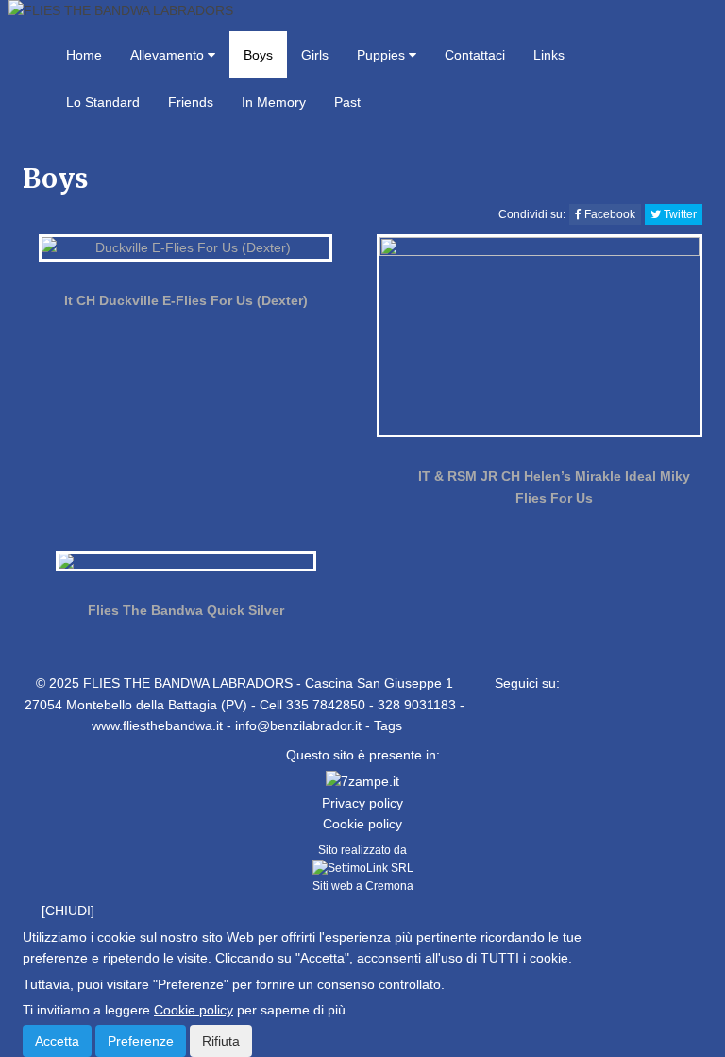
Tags (388, 725)
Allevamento (169, 54)
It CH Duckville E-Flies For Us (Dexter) (186, 300)
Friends (190, 102)
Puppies (383, 54)
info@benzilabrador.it (298, 725)
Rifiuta (221, 1040)
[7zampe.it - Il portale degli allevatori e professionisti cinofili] (362, 780)
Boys (258, 54)
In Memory (274, 102)
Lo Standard (103, 102)
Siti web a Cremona (362, 886)
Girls (315, 54)
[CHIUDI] (68, 910)
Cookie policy (362, 823)
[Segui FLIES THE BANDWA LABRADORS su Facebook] (500, 721)
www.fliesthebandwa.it (157, 725)
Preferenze (141, 1040)
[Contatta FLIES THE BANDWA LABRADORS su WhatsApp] (540, 721)
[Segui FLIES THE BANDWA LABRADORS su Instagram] (618, 721)
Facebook (608, 214)
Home (84, 54)
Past (347, 102)
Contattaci (475, 54)
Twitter (679, 214)
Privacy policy (362, 802)
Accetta (57, 1040)
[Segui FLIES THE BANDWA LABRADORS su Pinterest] (578, 721)
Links (549, 54)
